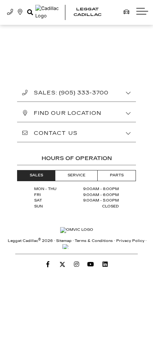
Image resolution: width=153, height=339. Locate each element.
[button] (30, 12)
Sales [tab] (36, 175)
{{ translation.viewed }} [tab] (44, 46)
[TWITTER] (62, 264)
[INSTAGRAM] (76, 264)
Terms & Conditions (94, 241)
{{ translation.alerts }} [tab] (76, 59)
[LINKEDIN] (105, 264)
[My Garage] (126, 12)
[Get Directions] (20, 12)
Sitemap (64, 241)
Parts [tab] (117, 175)
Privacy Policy (130, 241)
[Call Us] (10, 12)
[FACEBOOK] (48, 264)
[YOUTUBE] (91, 264)
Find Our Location (67, 113)
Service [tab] (76, 175)
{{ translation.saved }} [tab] (109, 46)
